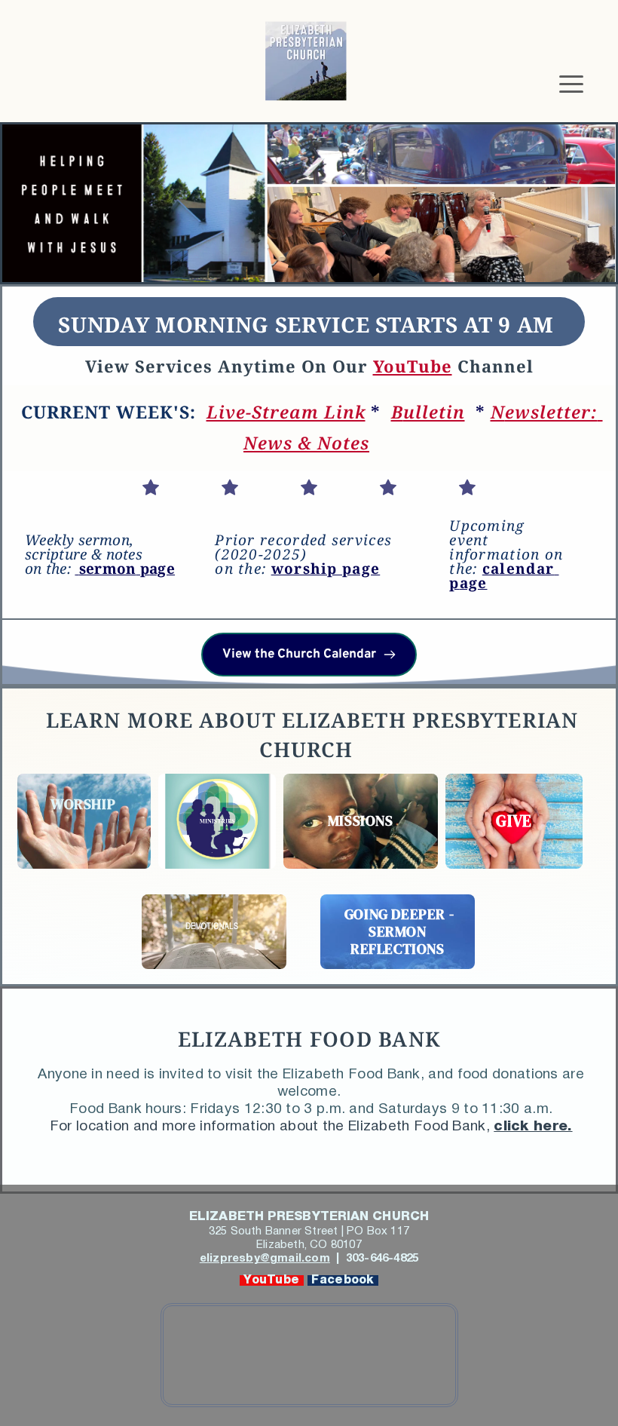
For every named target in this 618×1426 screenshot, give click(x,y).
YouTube (272, 1280)
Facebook (342, 1280)
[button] (571, 84)
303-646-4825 (381, 1258)
